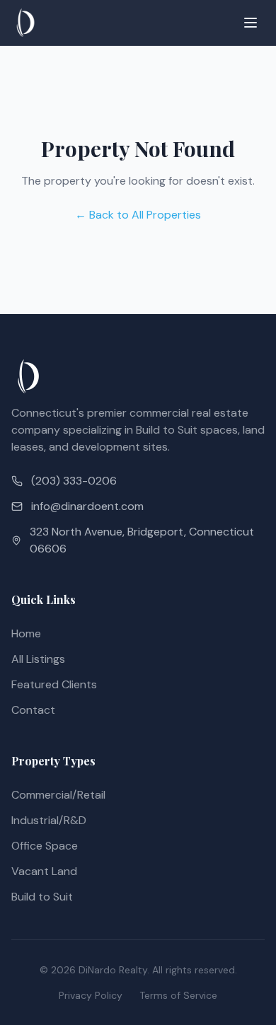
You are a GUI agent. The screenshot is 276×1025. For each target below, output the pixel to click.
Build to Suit (42, 896)
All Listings (38, 659)
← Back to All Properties (138, 214)
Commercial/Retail (58, 794)
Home (26, 633)
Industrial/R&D (48, 820)
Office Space (44, 845)
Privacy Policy (90, 995)
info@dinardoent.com (87, 506)
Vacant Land (44, 871)
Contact (33, 709)
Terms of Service (178, 995)
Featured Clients (54, 684)
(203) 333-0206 (74, 480)
